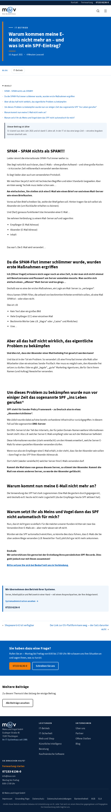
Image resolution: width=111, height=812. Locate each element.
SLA (100, 798)
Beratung (44, 749)
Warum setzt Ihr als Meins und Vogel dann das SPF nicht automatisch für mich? (39, 117)
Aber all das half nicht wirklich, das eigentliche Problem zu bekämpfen (35, 101)
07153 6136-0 (102, 2)
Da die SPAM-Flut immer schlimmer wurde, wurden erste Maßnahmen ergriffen (39, 96)
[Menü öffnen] (105, 11)
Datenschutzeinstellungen (59, 798)
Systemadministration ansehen (20, 601)
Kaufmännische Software (51, 754)
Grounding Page (22, 798)
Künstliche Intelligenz (50, 744)
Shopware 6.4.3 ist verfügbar (19, 625)
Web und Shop (46, 738)
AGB (93, 798)
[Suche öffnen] (98, 11)
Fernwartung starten (13, 766)
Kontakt (74, 2)
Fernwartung (87, 2)
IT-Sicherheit (45, 733)
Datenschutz (38, 798)
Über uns (80, 728)
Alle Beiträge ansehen (17, 703)
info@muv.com (8, 776)
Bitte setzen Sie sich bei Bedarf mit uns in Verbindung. (38, 565)
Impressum (7, 798)
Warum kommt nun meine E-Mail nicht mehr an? (25, 112)
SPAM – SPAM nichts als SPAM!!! (18, 91)
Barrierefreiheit (81, 798)
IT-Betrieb (18, 70)
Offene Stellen (83, 738)
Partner (79, 733)
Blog (5, 70)
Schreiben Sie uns (45, 666)
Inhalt (8, 86)
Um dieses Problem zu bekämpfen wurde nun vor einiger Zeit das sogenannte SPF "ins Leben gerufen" (50, 107)
